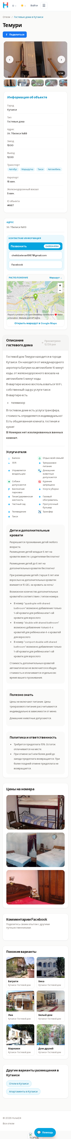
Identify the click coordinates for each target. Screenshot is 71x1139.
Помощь (45, 1132)
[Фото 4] (51, 82)
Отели (6, 17)
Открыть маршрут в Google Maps (35, 323)
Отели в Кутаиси (19, 1083)
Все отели (8, 1123)
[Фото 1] (10, 82)
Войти (34, 5)
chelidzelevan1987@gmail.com (29, 255)
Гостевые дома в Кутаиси (28, 17)
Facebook (17, 264)
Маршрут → (55, 277)
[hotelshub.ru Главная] (5, 5)
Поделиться (16, 34)
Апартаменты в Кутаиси (23, 1091)
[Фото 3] (37, 82)
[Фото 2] (24, 82)
